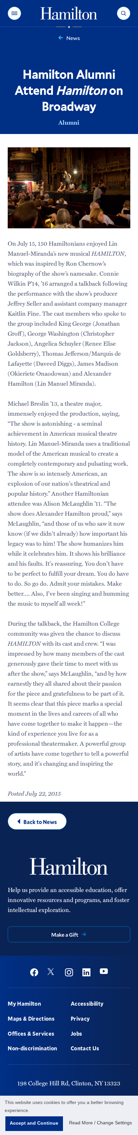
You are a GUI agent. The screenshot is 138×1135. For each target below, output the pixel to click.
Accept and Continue (34, 1123)
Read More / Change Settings (100, 1122)
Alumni (68, 122)
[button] (14, 13)
